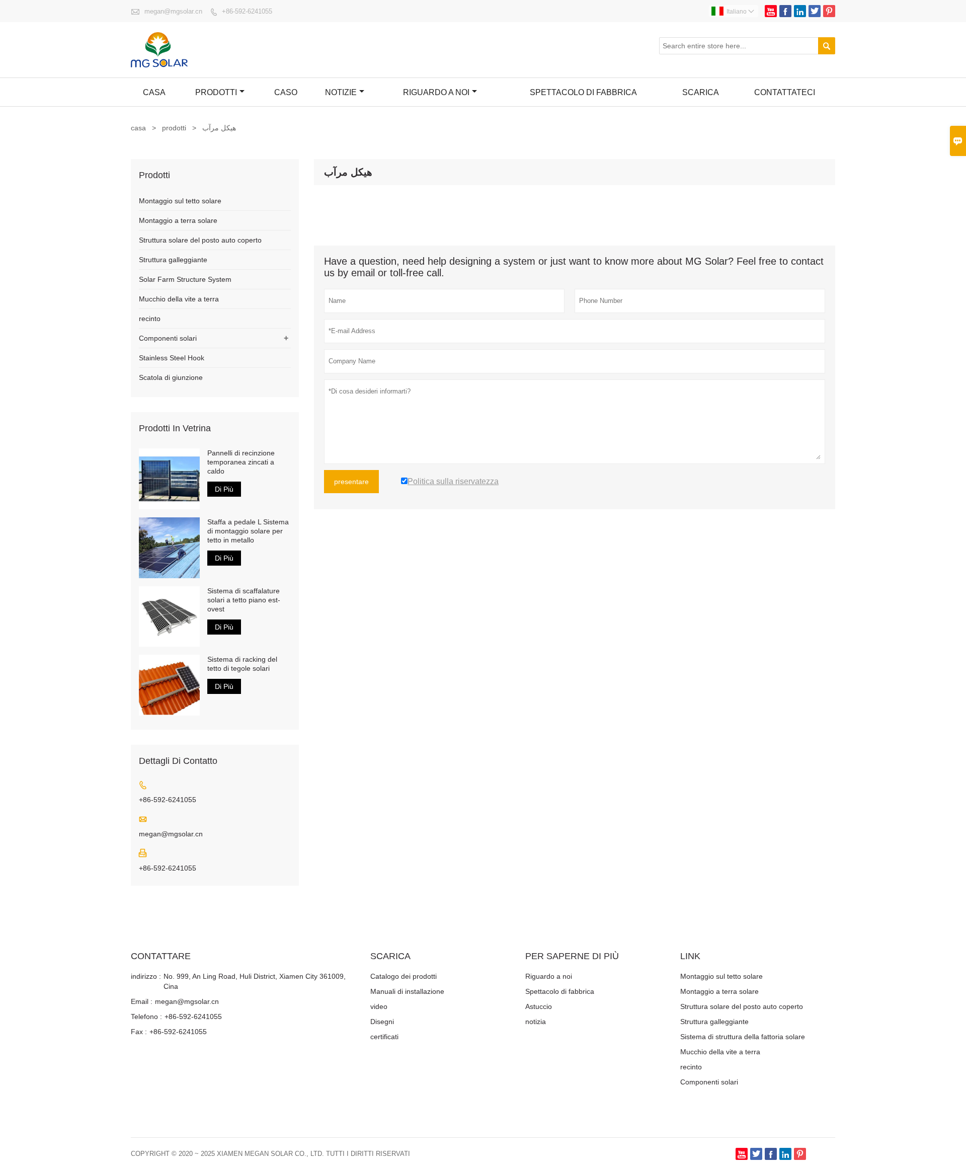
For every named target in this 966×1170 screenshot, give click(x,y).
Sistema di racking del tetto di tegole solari (242, 663)
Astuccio (538, 1006)
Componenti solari (168, 338)
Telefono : (146, 1016)
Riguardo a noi (436, 92)
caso (285, 92)
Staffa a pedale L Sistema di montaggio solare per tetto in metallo (248, 531)
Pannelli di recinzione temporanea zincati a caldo (241, 462)
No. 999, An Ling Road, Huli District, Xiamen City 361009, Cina (255, 981)
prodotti (174, 128)
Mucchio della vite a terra (179, 299)
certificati (384, 1037)
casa (154, 92)
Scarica (700, 92)
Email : (141, 1001)
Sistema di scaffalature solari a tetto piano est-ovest (243, 600)
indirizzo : (146, 976)
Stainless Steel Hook (171, 358)
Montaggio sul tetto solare (180, 201)
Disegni (382, 1022)
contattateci (784, 92)
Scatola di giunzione (171, 377)
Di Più (224, 489)
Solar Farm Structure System (185, 279)
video (378, 1006)
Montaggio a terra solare (178, 220)
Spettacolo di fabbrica (583, 92)
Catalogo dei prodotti (403, 976)
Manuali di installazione (407, 991)
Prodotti (216, 92)
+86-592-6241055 (247, 11)
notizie (341, 92)
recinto (149, 319)
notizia (535, 1022)
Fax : (139, 1032)
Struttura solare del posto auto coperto (200, 240)
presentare (351, 482)
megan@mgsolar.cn (173, 11)
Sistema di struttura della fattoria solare (742, 1037)
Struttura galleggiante (173, 260)
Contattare (161, 956)
